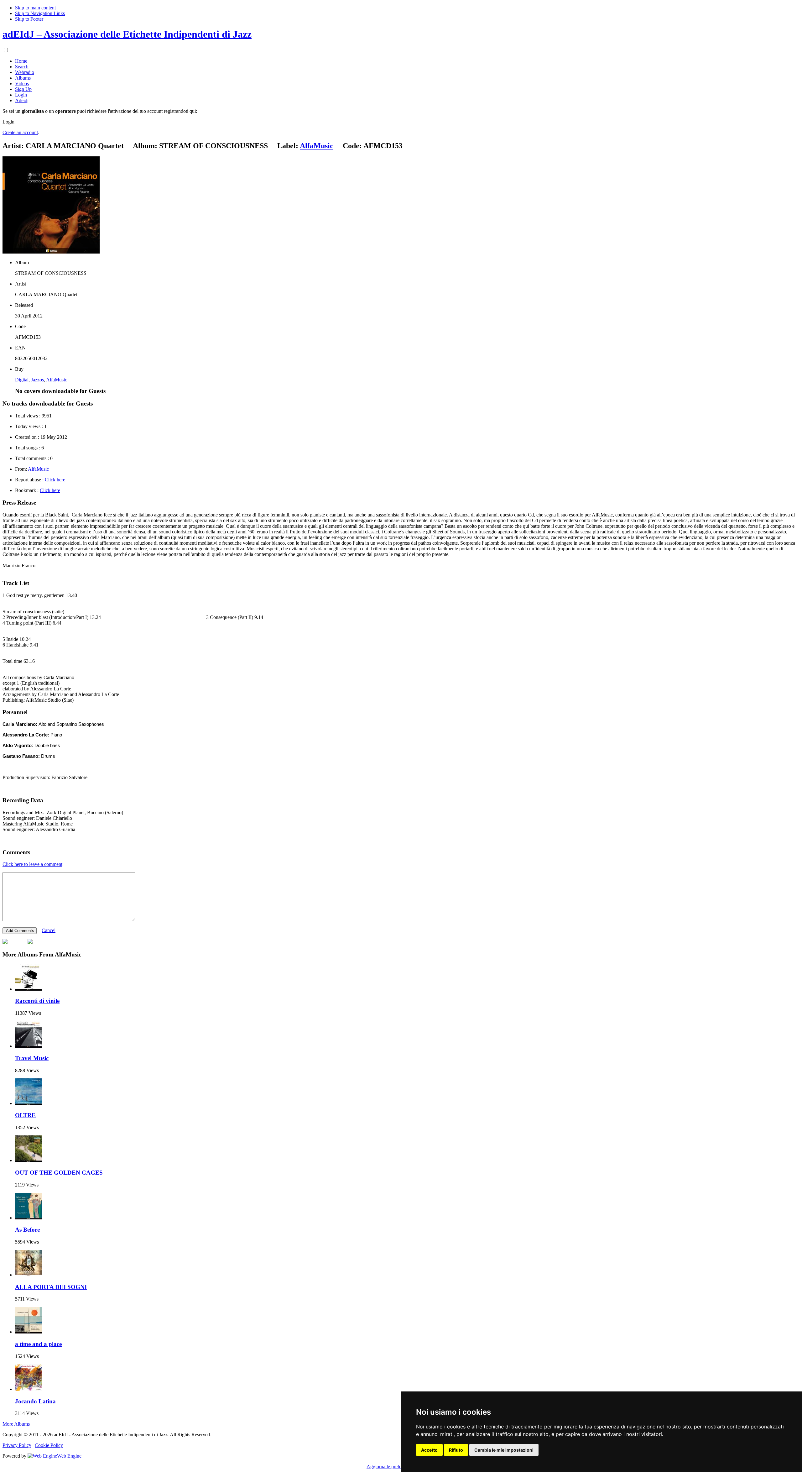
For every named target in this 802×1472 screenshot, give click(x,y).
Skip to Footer (29, 19)
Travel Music (32, 1058)
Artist (20, 283)
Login (8, 121)
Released (24, 305)
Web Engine (69, 1456)
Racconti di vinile (37, 1001)
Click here (55, 479)
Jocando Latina (35, 1401)
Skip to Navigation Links (40, 13)
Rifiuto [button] (456, 1450)
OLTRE (25, 1115)
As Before (27, 1229)
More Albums (16, 1424)
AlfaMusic (56, 379)
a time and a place (38, 1344)
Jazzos (37, 379)
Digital (22, 379)
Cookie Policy (49, 1445)
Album (22, 262)
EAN (20, 347)
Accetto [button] (429, 1450)
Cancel (48, 930)
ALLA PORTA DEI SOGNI (51, 1287)
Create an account (20, 132)
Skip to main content (35, 7)
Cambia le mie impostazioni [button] (504, 1450)
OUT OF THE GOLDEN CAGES (59, 1172)
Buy (19, 369)
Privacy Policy (17, 1445)
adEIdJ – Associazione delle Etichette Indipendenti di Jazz (127, 34)
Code (20, 326)
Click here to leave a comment (32, 864)
